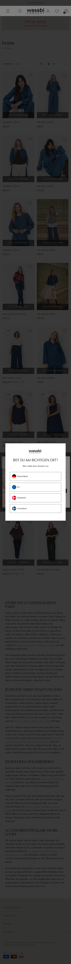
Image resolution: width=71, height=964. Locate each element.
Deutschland (22, 476)
